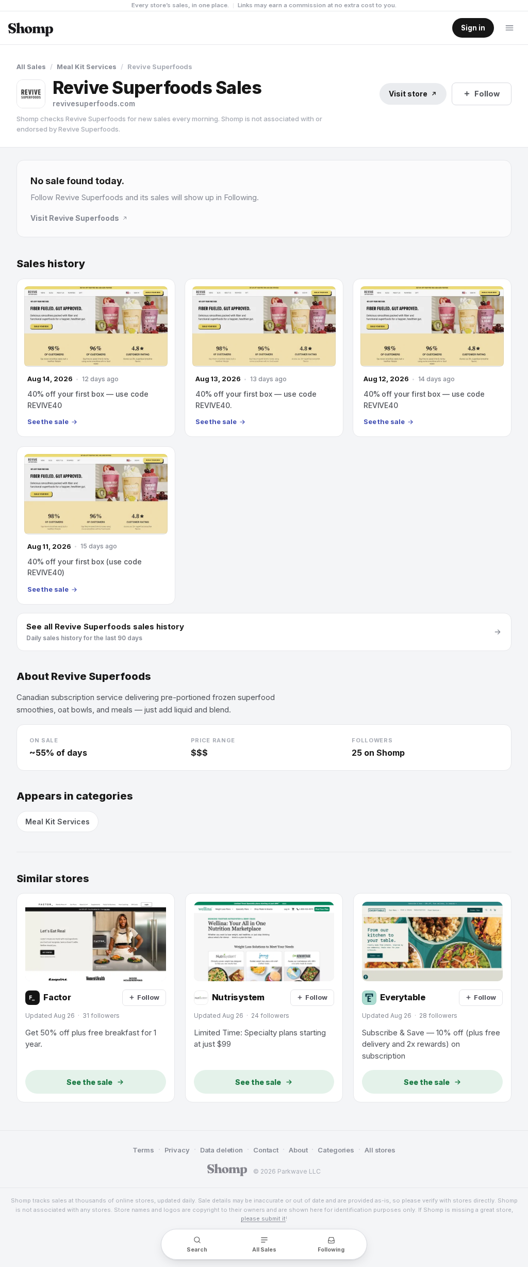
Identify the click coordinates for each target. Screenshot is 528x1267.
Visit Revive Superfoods (74, 218)
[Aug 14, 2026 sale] (96, 357)
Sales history (50, 264)
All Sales (31, 66)
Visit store (408, 93)
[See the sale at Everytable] (432, 998)
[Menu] (509, 28)
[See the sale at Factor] (95, 998)
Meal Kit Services (87, 66)
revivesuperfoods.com (94, 103)
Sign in (473, 28)
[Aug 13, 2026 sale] (264, 357)
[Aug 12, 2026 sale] (432, 357)
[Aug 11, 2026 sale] (96, 525)
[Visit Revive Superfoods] (30, 93)
